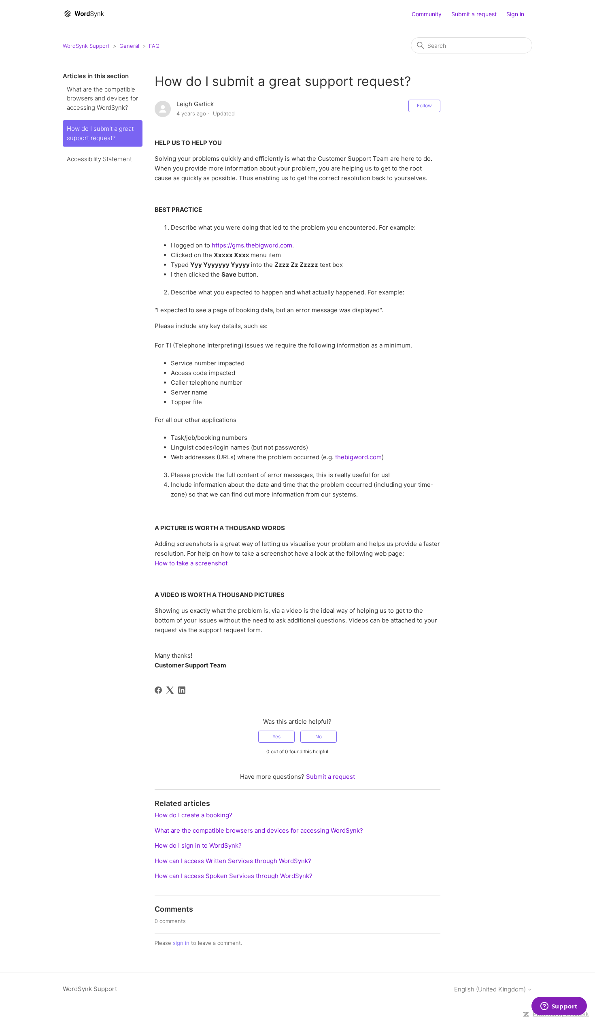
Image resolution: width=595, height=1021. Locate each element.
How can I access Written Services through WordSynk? (233, 861)
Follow (424, 105)
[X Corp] (170, 690)
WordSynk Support (86, 46)
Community (427, 14)
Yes (276, 736)
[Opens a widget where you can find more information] (559, 1007)
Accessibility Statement (99, 159)
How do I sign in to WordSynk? (198, 845)
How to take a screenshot (191, 563)
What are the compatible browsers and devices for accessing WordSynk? (102, 98)
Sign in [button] (515, 14)
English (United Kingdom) (490, 989)
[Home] (84, 18)
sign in (181, 943)
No (318, 736)
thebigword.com (358, 457)
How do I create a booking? (193, 815)
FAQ (154, 46)
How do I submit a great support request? (100, 133)
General (129, 46)
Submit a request (474, 14)
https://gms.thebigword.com (252, 245)
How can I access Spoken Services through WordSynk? (233, 876)
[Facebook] (158, 690)
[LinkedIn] (181, 690)
